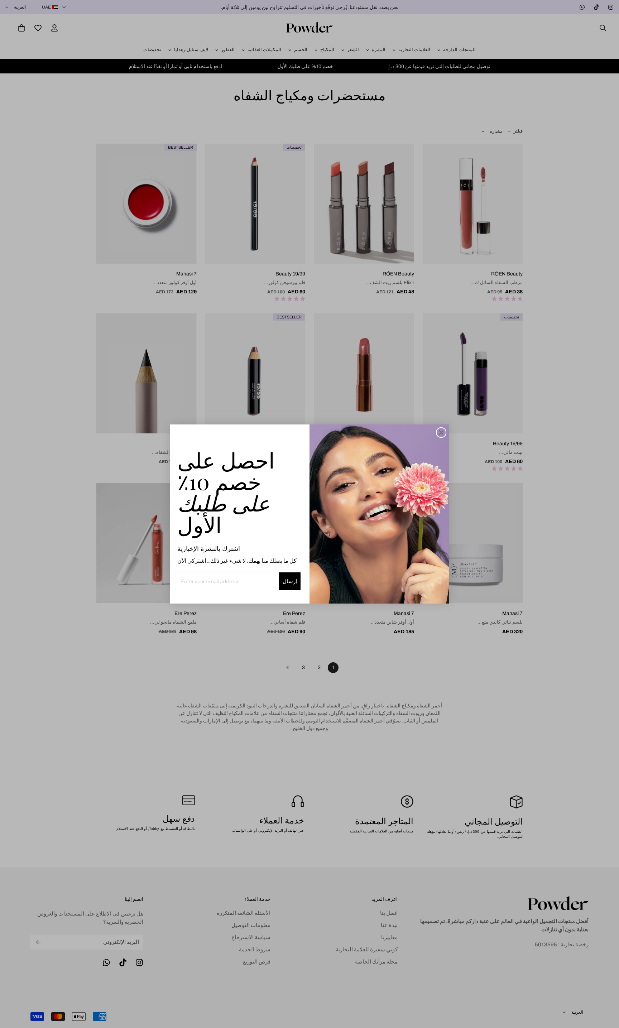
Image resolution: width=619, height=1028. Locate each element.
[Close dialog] (441, 432)
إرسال (290, 581)
